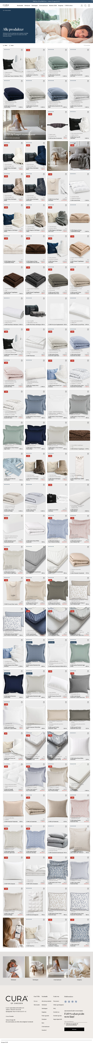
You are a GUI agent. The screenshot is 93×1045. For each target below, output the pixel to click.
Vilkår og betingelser (58, 1004)
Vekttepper (35, 5)
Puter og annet (45, 1015)
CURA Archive (69, 5)
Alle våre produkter (46, 1001)
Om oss (35, 1001)
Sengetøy (60, 5)
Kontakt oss (56, 1012)
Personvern (56, 1001)
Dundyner (44, 1019)
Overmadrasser (43, 5)
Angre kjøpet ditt (57, 1019)
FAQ (54, 1008)
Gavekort (44, 1030)
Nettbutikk (20, 5)
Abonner (74, 1029)
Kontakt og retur (57, 1015)
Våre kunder (37, 1004)
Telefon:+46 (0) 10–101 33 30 (13, 1009)
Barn (43, 1022)
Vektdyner (27, 5)
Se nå (49, 169)
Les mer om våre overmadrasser (12, 137)
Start (4, 10)
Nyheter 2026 (53, 5)
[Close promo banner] (92, 0)
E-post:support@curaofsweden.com (15, 1007)
